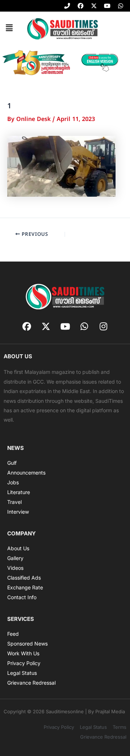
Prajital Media (110, 711)
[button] (9, 28)
